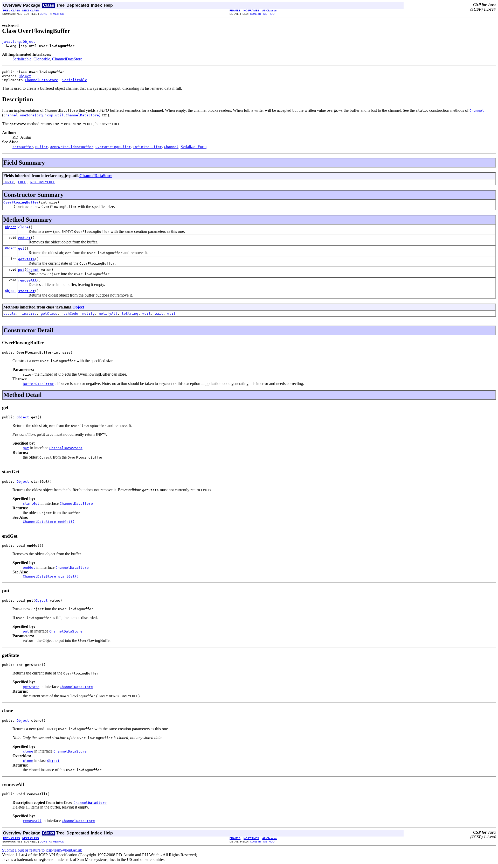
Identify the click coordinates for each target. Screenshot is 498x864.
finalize (28, 313)
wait (146, 313)
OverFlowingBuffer (21, 202)
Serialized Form (193, 146)
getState (26, 259)
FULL (22, 182)
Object (25, 76)
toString (130, 313)
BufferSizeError (38, 384)
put (21, 270)
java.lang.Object (18, 42)
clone (23, 227)
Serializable (21, 59)
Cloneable (41, 59)
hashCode (69, 313)
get (21, 248)
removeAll (27, 280)
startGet (26, 291)
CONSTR (45, 13)
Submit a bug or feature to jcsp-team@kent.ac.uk (42, 850)
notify (88, 313)
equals (9, 313)
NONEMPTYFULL (42, 182)
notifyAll (108, 313)
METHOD (58, 13)
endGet (24, 238)
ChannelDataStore (67, 59)
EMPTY (8, 182)
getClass (49, 313)
